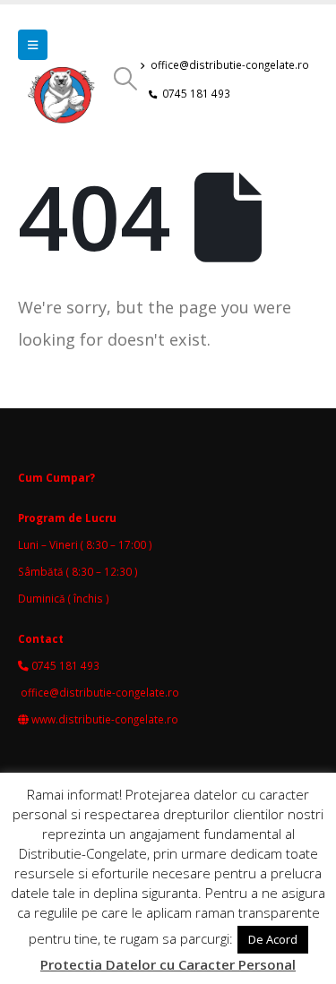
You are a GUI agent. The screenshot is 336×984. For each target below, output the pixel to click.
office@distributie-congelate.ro (230, 64)
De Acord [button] (272, 939)
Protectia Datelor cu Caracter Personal (168, 964)
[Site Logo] (65, 101)
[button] (32, 45)
